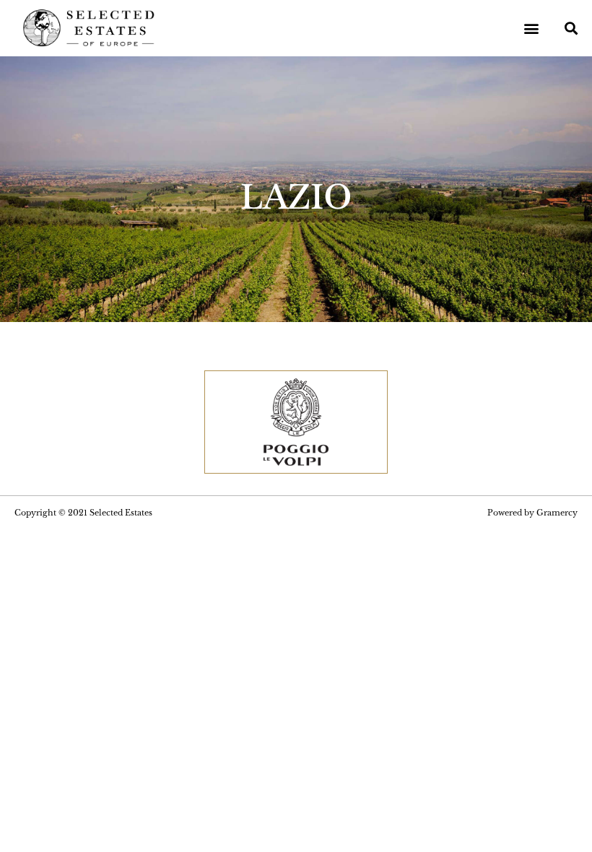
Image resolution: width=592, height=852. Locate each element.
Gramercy (557, 513)
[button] (532, 28)
